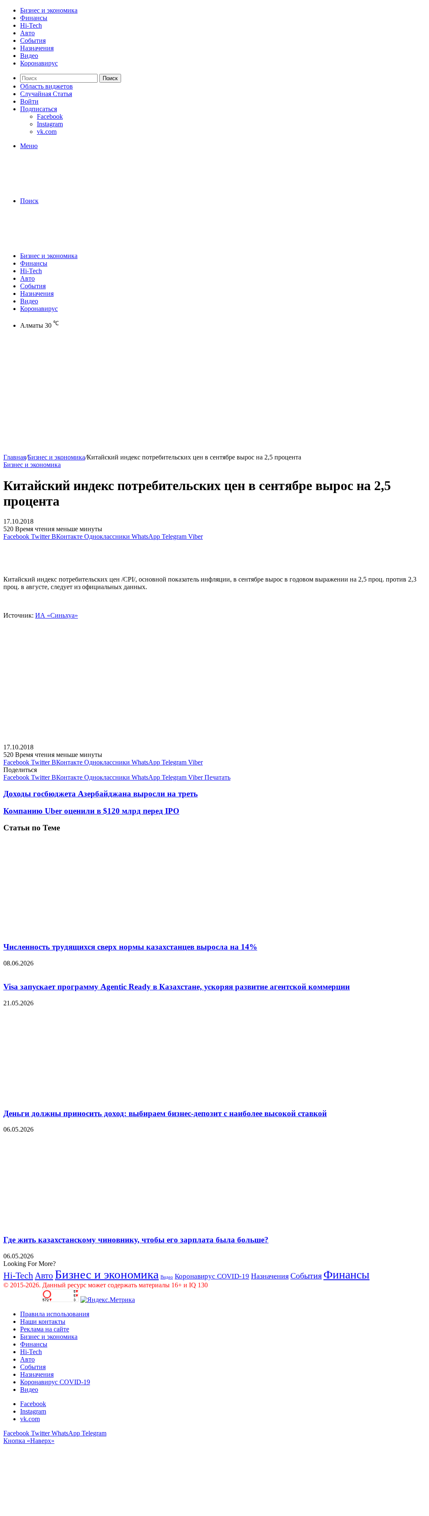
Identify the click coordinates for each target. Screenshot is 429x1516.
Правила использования (54, 1314)
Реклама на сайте (44, 1329)
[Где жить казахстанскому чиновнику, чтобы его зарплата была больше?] (85, 1223)
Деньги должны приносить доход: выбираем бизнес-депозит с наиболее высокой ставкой (165, 1113)
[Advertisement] (214, 395)
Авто (27, 33)
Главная (14, 457)
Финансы (33, 17)
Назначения (37, 48)
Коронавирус (39, 63)
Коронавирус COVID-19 (212, 1276)
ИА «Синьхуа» (56, 615)
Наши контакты (42, 1321)
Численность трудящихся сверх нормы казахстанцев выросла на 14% (130, 946)
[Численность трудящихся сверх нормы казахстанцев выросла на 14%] (85, 930)
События (33, 40)
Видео (29, 55)
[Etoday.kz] (66, 186)
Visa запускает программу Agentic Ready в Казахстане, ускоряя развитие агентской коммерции (176, 986)
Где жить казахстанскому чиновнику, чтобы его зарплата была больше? (136, 1239)
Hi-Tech (31, 25)
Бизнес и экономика (49, 10)
